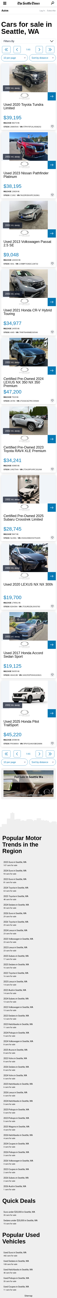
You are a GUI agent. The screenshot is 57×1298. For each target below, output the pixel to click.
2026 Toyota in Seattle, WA (16, 923)
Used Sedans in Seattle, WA (16, 1262)
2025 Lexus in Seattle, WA (15, 983)
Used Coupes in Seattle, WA (16, 1288)
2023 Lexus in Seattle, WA (15, 949)
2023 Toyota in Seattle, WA (16, 974)
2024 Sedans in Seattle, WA (16, 906)
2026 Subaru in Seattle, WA (16, 1179)
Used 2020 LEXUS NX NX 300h (28, 584)
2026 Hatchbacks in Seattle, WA (18, 1136)
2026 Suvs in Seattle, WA (15, 915)
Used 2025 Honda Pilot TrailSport (21, 723)
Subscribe (51, 10)
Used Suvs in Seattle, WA (15, 1254)
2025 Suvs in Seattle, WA (15, 863)
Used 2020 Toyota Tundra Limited (23, 106)
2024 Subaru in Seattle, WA (16, 1000)
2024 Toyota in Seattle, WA (16, 889)
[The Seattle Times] (29, 3)
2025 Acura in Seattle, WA (15, 1051)
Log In (42, 10)
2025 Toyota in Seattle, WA (16, 898)
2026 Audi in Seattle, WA (15, 1188)
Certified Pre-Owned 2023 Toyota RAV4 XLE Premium (25, 449)
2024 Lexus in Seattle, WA (15, 932)
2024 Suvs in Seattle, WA (15, 872)
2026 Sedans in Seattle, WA (16, 1068)
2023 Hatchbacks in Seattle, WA (18, 1026)
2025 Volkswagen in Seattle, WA (18, 940)
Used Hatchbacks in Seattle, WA (18, 1271)
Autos (4, 10)
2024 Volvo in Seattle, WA (15, 1077)
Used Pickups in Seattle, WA (16, 1279)
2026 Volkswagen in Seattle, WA (18, 1162)
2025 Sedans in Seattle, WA (16, 966)
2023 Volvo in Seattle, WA (15, 1060)
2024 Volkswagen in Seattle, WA (18, 1043)
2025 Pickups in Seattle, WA (16, 1111)
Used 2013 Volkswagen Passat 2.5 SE (27, 243)
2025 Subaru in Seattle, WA (16, 957)
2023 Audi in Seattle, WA (15, 991)
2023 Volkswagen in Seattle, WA (18, 1008)
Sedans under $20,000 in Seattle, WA (21, 1222)
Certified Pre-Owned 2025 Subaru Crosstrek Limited (24, 517)
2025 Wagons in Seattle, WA (16, 1128)
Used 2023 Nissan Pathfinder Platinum (26, 174)
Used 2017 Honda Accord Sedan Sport (23, 654)
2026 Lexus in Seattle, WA (15, 1094)
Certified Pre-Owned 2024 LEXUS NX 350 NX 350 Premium (24, 382)
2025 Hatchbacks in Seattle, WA (18, 1085)
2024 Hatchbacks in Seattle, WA (18, 1102)
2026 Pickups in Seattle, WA (16, 1153)
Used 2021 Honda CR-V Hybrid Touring (28, 312)
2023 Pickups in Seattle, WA (16, 1119)
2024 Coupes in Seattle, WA (16, 1145)
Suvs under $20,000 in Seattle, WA (19, 1213)
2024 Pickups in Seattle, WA (16, 1034)
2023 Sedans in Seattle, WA (16, 1017)
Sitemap (28, 1296)
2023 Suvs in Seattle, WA (15, 880)
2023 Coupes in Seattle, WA (16, 1171)
